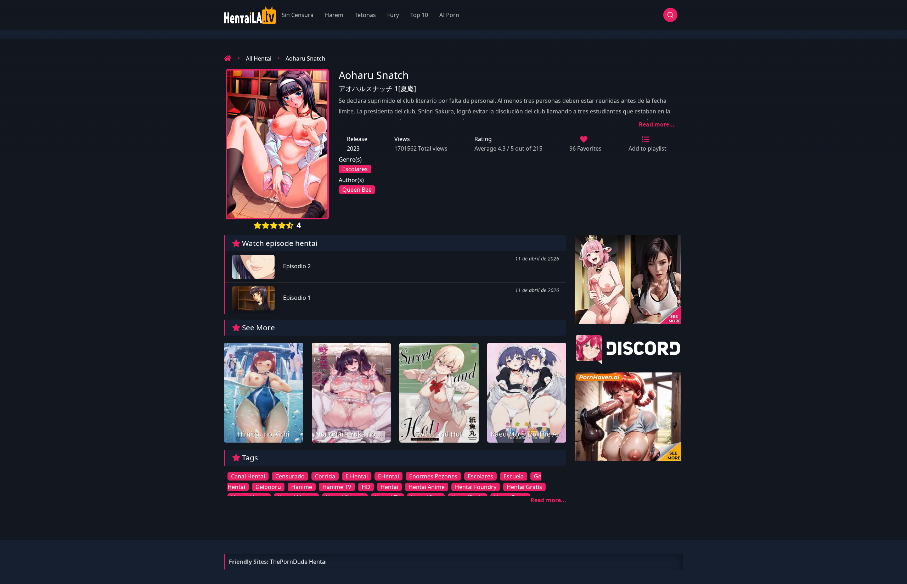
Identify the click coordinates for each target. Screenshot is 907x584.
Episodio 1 (296, 298)
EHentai (388, 476)
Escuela (513, 476)
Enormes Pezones (433, 476)
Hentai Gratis (524, 487)
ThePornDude (289, 562)
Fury (393, 15)
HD (366, 487)
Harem (334, 15)
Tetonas (365, 15)
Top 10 (419, 15)
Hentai (389, 487)
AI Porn (449, 15)
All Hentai (258, 58)
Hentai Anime (427, 487)
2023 (353, 148)
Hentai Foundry (475, 487)
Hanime (301, 487)
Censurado (290, 476)
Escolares (355, 169)
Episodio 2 (296, 266)
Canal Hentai (248, 476)
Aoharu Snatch (305, 58)
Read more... (657, 124)
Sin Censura (298, 15)
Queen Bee (357, 189)
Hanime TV (336, 487)
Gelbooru (268, 487)
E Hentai (356, 476)
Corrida (325, 476)
